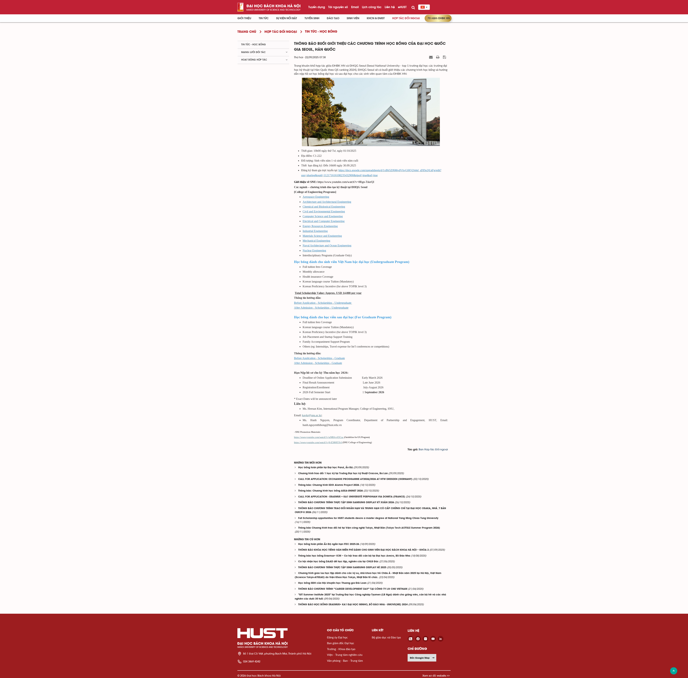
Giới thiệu (244, 18)
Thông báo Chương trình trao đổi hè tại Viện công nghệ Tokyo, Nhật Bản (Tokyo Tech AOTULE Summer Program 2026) (369, 528)
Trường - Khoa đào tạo (341, 649)
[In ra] (438, 57)
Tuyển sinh (312, 18)
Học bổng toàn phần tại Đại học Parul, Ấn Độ (325, 467)
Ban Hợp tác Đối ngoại (433, 449)
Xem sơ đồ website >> (436, 675)
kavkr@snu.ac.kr (311, 415)
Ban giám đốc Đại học (340, 643)
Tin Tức (264, 18)
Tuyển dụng (316, 7)
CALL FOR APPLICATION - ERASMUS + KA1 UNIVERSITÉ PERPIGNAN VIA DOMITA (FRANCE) (351, 497)
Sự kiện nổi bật (286, 18)
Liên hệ (390, 7)
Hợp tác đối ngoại (406, 18)
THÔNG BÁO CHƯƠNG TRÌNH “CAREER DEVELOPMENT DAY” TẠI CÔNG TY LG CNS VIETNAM (352, 589)
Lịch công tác (371, 7)
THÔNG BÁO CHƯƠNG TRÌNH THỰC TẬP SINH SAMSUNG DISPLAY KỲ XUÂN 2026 (346, 502)
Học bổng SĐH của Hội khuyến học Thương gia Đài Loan (332, 583)
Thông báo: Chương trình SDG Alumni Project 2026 (328, 485)
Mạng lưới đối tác (253, 52)
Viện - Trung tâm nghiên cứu (344, 654)
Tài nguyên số (338, 7)
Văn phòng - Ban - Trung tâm (345, 660)
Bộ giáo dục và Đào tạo (386, 637)
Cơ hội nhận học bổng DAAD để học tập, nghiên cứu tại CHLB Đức (338, 561)
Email (355, 7)
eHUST (402, 7)
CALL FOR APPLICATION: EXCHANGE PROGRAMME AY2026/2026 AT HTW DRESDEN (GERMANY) (355, 479)
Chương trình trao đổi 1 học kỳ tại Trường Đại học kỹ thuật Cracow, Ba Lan (343, 473)
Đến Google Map (420, 657)
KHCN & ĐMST (376, 18)
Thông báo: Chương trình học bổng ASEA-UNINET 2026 (330, 491)
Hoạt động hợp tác (254, 60)
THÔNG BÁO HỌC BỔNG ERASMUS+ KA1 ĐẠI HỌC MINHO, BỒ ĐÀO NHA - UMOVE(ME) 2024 (353, 604)
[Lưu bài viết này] (445, 57)
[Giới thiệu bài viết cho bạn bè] (431, 57)
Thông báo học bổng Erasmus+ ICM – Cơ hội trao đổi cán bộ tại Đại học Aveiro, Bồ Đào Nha (354, 556)
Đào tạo (333, 18)
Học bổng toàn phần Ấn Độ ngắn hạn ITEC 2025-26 (328, 544)
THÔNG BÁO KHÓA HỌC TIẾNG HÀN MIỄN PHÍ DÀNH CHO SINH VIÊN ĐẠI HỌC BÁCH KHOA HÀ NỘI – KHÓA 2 (363, 550)
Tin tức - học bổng (253, 44)
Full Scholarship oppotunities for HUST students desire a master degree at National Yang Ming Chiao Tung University (368, 518)
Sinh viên (353, 18)
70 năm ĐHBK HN (438, 18)
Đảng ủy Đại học (337, 637)
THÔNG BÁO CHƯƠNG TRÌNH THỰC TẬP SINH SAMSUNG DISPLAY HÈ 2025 (342, 567)
